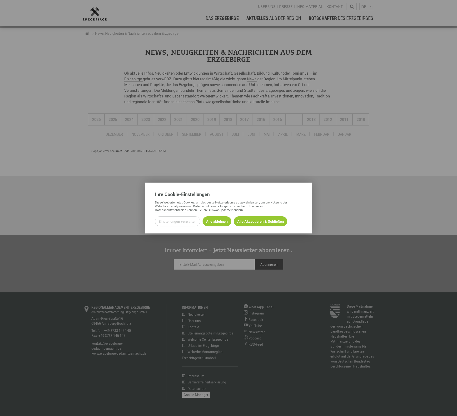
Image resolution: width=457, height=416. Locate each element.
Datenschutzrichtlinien (170, 210)
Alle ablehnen (217, 221)
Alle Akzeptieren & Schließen (260, 221)
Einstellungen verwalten (177, 221)
